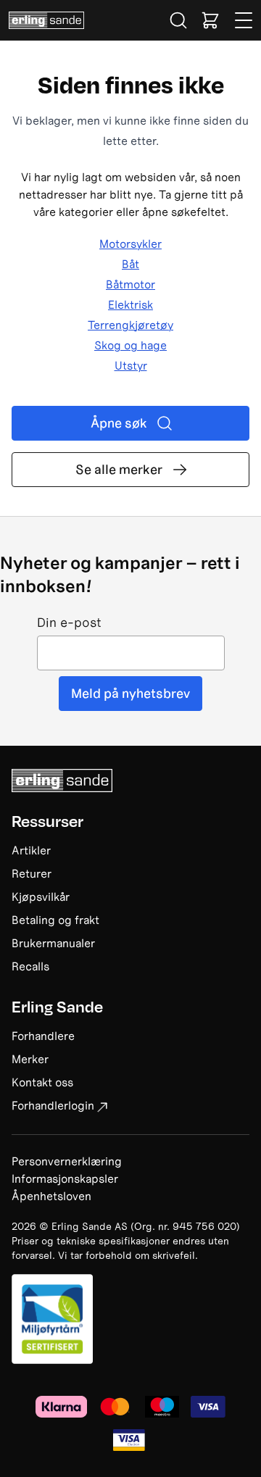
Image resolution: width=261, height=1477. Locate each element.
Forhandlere (43, 1035)
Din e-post (69, 623)
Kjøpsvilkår (41, 896)
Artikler (31, 850)
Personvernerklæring (67, 1161)
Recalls (30, 966)
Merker (30, 1059)
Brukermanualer (53, 943)
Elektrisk (130, 304)
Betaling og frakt (55, 919)
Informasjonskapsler (65, 1178)
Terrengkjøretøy (130, 324)
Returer (31, 873)
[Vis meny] (244, 20)
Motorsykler (130, 243)
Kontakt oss (42, 1082)
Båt (130, 264)
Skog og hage (130, 345)
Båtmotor (130, 284)
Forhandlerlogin (53, 1105)
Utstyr (131, 365)
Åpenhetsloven (51, 1196)
